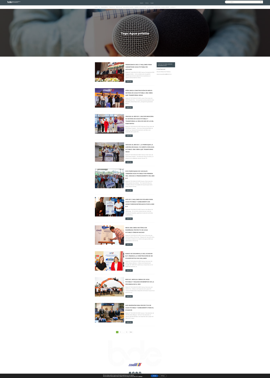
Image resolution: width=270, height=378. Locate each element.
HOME (96, 7)
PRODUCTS (112, 7)
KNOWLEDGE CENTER (128, 7)
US (99, 7)
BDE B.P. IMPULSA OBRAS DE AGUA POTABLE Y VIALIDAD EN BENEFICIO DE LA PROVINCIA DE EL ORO (139, 282)
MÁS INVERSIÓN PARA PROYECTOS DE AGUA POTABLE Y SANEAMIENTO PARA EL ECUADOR (139, 308)
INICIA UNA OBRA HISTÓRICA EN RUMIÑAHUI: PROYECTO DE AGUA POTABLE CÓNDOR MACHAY (136, 230)
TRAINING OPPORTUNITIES (140, 7)
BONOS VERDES (165, 7)
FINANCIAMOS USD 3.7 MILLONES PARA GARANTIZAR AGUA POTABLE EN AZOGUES (138, 67)
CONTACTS (172, 7)
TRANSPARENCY (104, 7)
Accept (154, 375)
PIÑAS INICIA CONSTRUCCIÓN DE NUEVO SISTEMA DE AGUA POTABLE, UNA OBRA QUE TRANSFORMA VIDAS (139, 93)
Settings (163, 375)
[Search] (261, 2)
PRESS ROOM (119, 7)
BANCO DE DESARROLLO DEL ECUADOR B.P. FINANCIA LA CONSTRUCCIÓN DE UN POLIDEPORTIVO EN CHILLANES (139, 256)
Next (131, 332)
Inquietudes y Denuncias (154, 7)
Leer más (129, 81)
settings (140, 376)
